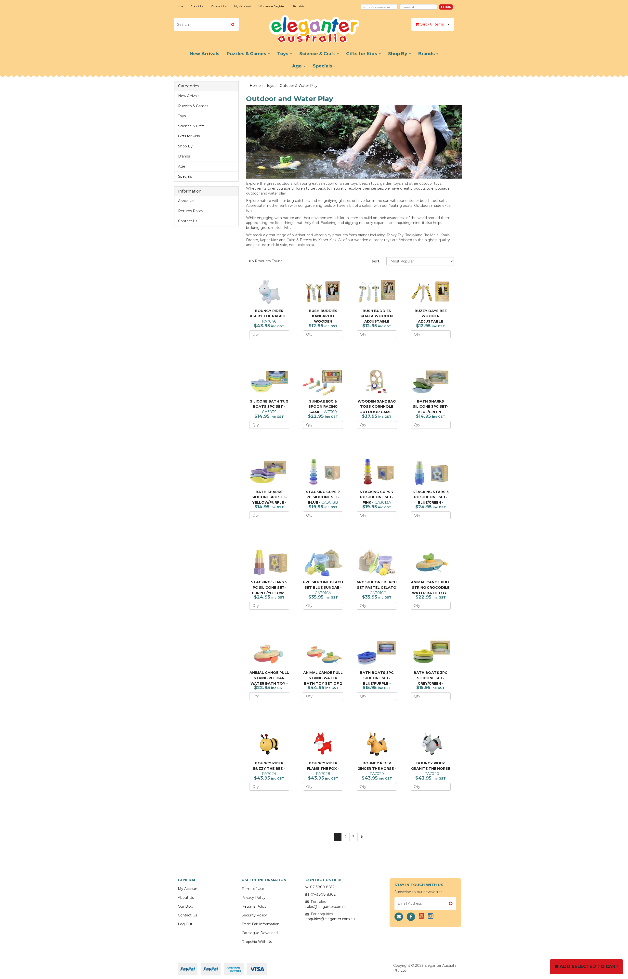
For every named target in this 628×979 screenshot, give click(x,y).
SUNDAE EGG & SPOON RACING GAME (323, 406)
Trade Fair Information (260, 924)
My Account (242, 6)
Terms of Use (253, 889)
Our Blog (185, 906)
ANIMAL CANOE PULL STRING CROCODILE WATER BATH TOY (430, 587)
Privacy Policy (253, 897)
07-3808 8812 (322, 887)
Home (178, 6)
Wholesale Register (272, 6)
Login (446, 7)
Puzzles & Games (247, 53)
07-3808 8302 (323, 894)
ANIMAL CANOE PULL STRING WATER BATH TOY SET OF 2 (323, 677)
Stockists (298, 6)
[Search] (233, 24)
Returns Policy (190, 211)
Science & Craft (317, 53)
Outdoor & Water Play (298, 85)
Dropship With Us (257, 942)
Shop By (398, 53)
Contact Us (219, 6)
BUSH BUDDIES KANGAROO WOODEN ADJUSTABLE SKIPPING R (320, 321)
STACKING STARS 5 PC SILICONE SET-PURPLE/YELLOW (269, 587)
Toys (283, 53)
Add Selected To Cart (588, 966)
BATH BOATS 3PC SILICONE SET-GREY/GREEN (430, 677)
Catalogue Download (260, 933)
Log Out (185, 924)
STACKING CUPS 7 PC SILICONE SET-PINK (377, 497)
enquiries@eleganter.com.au (330, 919)
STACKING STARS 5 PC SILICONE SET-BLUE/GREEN (430, 497)
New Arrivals (204, 53)
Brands (427, 53)
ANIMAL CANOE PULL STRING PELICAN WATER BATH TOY (269, 677)
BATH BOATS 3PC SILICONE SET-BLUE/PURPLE (377, 677)
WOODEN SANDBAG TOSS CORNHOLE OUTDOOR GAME (377, 406)
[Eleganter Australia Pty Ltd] (314, 27)
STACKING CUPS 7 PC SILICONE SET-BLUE (323, 497)
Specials (323, 66)
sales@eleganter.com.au (326, 906)
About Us (197, 6)
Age (297, 66)
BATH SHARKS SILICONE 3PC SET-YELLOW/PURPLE (269, 497)
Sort (375, 261)
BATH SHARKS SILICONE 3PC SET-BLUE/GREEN (430, 406)
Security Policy (254, 915)
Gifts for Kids (362, 53)
